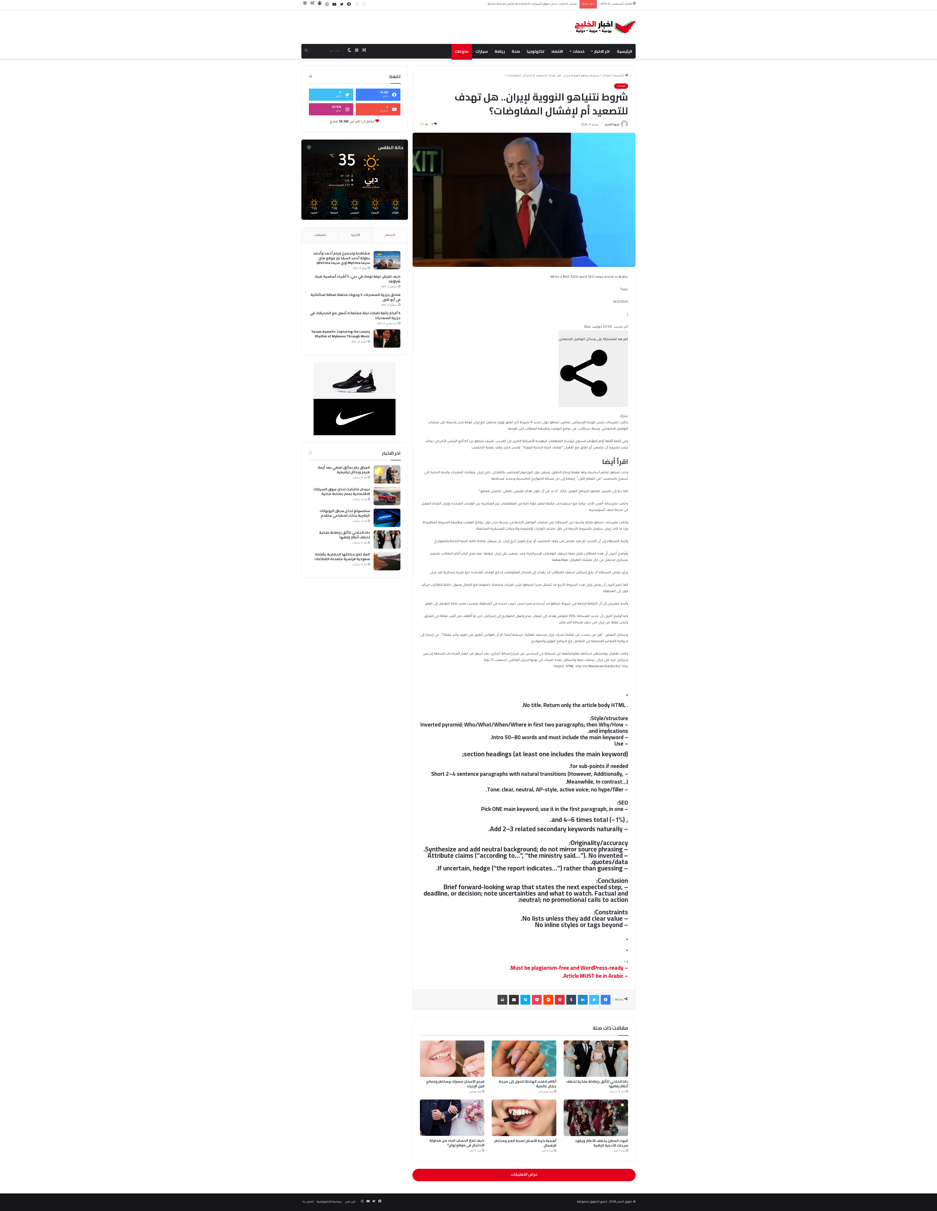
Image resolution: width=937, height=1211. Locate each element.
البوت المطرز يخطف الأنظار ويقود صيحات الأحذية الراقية (601, 1143)
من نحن (350, 1202)
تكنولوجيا (535, 51)
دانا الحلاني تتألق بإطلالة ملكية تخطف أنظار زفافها (597, 1083)
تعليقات (320, 235)
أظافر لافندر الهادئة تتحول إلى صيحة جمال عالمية (527, 1083)
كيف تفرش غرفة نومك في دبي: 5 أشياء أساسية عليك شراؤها (357, 279)
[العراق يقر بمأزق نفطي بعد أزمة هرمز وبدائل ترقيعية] (387, 474)
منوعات (461, 51)
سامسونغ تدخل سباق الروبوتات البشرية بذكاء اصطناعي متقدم (536, 4)
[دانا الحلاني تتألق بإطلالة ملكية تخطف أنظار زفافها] (596, 1058)
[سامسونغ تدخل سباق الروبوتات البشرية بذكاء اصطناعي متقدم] (387, 518)
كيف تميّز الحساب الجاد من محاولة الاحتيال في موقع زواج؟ (456, 1142)
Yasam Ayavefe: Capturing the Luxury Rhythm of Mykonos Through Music (340, 334)
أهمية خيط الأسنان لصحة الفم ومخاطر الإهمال (525, 1143)
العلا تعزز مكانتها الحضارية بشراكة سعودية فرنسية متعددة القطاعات (342, 557)
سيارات (481, 51)
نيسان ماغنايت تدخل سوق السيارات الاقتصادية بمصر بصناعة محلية (342, 491)
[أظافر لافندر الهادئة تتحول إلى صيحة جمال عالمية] (524, 1058)
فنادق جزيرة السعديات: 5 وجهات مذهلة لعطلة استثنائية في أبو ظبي (355, 297)
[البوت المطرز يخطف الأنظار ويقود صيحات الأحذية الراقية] (596, 1118)
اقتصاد (557, 51)
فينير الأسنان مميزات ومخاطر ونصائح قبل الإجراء (455, 1083)
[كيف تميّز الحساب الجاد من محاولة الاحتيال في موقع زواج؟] (452, 1118)
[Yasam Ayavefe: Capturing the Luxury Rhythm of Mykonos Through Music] (387, 338)
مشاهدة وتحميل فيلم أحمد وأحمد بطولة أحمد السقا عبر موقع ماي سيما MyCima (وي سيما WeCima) (341, 258)
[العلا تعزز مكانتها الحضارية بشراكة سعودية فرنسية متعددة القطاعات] (387, 561)
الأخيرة (355, 235)
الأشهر (390, 235)
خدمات (578, 51)
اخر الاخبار (602, 51)
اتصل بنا (308, 1202)
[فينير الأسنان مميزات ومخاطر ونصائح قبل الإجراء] (452, 1058)
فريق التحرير (612, 124)
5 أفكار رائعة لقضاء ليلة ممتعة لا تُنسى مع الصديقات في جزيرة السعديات (355, 315)
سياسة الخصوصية (329, 1202)
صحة (516, 51)
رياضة (500, 51)
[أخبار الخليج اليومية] (605, 27)
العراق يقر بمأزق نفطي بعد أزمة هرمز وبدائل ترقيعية (344, 470)
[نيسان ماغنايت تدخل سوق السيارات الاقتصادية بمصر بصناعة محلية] (387, 496)
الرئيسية (624, 51)
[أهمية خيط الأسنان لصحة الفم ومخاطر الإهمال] (524, 1118)
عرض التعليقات (524, 1175)
